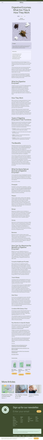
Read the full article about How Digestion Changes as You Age (21, 386)
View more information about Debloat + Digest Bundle (27, 362)
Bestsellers (14, 423)
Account (21, 419)
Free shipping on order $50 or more (21, 0)
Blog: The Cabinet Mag (30, 421)
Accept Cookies (36, 438)
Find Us (21, 422)
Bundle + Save (15, 424)
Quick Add (15, 373)
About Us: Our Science (30, 419)
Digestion (14, 418)
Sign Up (39, 411)
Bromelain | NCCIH (15, 354)
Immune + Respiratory (14, 420)
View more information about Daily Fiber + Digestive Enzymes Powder (21, 363)
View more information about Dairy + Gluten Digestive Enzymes (14, 362)
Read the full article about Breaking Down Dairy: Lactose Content (8, 386)
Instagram (36, 418)
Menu (2, 2)
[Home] (21, 2)
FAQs (21, 418)
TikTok (36, 419)
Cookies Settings (30, 438)
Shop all (14, 425)
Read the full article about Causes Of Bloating (34, 386)
